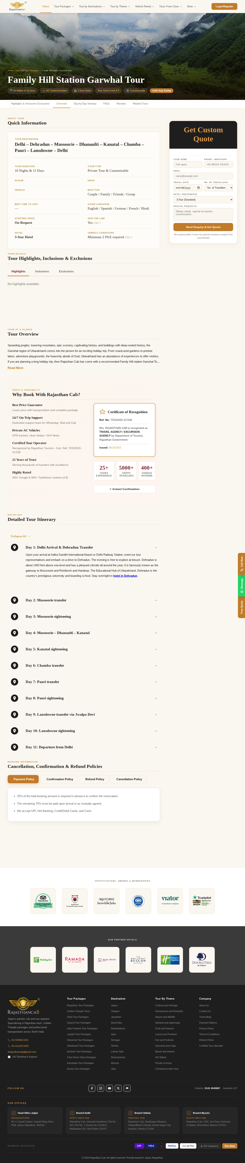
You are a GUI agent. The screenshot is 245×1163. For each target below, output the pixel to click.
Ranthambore (118, 1028)
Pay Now (230, 1146)
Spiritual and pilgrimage (167, 1022)
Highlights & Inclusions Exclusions (30, 103)
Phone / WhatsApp (215, 159)
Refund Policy (94, 779)
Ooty (113, 1069)
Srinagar (115, 1040)
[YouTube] (109, 1088)
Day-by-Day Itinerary (85, 103)
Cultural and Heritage (166, 1005)
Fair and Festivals (164, 1040)
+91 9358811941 (18, 1040)
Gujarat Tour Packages (79, 1022)
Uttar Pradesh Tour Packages (82, 1028)
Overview (61, 103)
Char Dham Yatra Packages (81, 1057)
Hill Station (161, 1057)
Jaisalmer (116, 1017)
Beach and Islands (165, 1051)
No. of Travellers (216, 182)
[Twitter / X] (118, 1088)
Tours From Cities (169, 6)
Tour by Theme (118, 6)
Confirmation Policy (60, 779)
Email (176, 171)
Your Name (180, 159)
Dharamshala (118, 1057)
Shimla (114, 1045)
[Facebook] (91, 1088)
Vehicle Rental (143, 6)
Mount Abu (116, 1022)
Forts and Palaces (164, 1028)
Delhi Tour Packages (78, 1017)
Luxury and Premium (166, 1034)
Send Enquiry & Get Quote (203, 227)
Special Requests (185, 206)
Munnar (115, 1063)
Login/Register (224, 6)
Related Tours (140, 103)
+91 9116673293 (18, 1046)
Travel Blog (205, 1017)
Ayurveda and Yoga (165, 1045)
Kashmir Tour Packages (79, 1051)
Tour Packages (62, 6)
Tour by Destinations (90, 6)
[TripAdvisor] (127, 1088)
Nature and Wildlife (165, 1017)
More (190, 6)
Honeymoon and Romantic (169, 1011)
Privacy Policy (206, 1028)
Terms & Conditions (209, 1034)
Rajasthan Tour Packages (80, 1005)
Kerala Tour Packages (78, 1069)
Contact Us (205, 1011)
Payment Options (208, 1022)
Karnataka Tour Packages (80, 1063)
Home (45, 6)
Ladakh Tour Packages (79, 1034)
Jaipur (114, 1005)
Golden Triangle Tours (78, 1011)
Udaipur (115, 1011)
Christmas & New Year (167, 1069)
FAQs (106, 103)
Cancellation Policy (129, 779)
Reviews (121, 103)
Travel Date (181, 182)
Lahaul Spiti (117, 1051)
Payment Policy (24, 779)
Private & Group (163, 1063)
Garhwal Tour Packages (27, 70)
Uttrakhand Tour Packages (81, 1045)
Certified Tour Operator (211, 1045)
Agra (113, 1034)
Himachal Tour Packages (80, 1040)
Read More (15, 368)
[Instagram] (100, 1088)
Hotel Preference (185, 194)
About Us (204, 1005)
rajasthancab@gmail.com (22, 1052)
